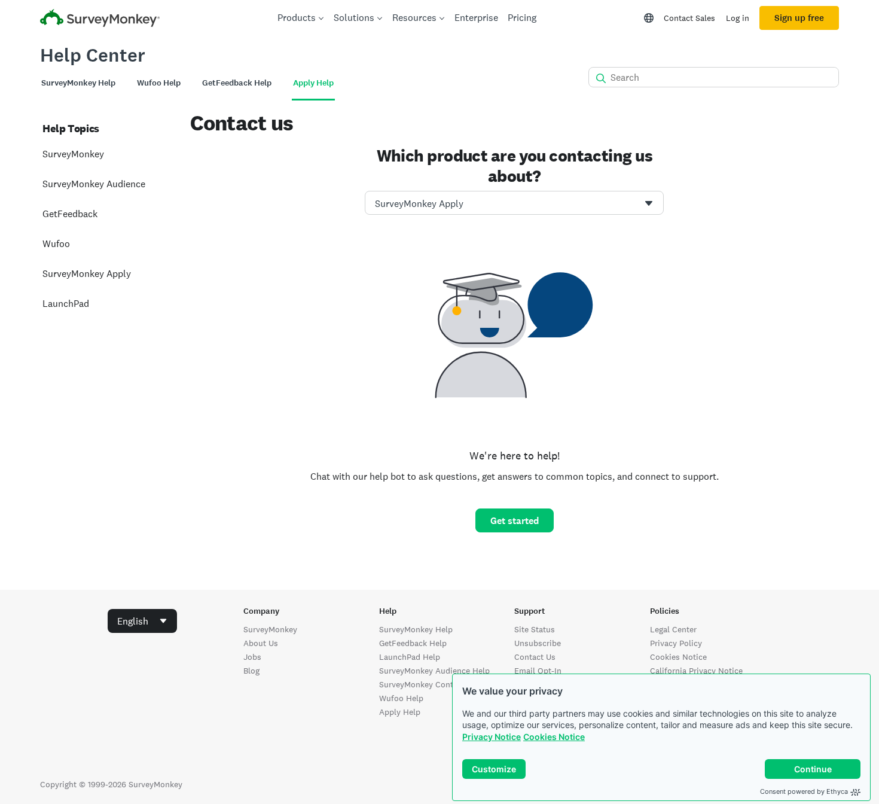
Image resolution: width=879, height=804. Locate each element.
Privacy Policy (676, 643)
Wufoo (56, 243)
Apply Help (399, 711)
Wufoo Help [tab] (159, 83)
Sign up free (799, 18)
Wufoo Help (401, 698)
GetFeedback (69, 214)
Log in (737, 18)
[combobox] (514, 203)
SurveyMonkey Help (416, 629)
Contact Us (535, 656)
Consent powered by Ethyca (804, 791)
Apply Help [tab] (313, 83)
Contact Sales (689, 18)
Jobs (252, 656)
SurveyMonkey (73, 154)
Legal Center (673, 629)
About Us (260, 643)
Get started (514, 520)
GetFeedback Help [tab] (236, 83)
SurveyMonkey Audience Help (434, 670)
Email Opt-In (537, 670)
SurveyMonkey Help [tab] (78, 83)
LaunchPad (65, 303)
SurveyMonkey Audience (93, 184)
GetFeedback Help (413, 643)
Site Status (534, 629)
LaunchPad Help (409, 656)
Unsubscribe (537, 643)
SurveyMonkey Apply (86, 273)
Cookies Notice (554, 737)
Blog (251, 670)
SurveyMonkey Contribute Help (437, 684)
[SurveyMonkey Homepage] (100, 19)
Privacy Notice (491, 737)
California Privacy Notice (696, 670)
